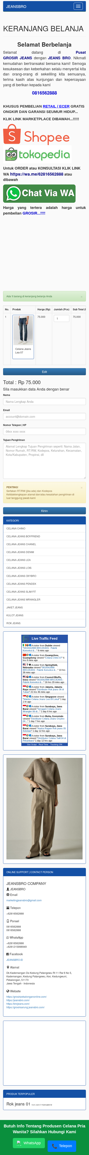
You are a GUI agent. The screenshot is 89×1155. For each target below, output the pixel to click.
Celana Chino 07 (53, 657)
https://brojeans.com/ (18, 1003)
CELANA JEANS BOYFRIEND (23, 536)
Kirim (44, 511)
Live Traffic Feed (45, 638)
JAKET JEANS (14, 607)
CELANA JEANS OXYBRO (21, 576)
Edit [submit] (44, 372)
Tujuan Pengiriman (14, 440)
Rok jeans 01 (19, 1104)
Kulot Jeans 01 (37, 1105)
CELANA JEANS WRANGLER (23, 599)
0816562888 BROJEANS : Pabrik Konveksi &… (40, 668)
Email (6, 410)
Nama (6, 395)
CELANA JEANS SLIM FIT (21, 591)
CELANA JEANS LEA (18, 560)
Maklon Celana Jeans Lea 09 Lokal (41, 699)
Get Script (32, 744)
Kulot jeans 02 (47, 1105)
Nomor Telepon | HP (14, 425)
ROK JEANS (13, 623)
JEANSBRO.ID (14, 959)
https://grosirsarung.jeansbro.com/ (25, 1007)
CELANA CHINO (15, 528)
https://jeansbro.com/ (18, 1000)
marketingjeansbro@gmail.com (24, 900)
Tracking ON (56, 744)
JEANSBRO (16, 6)
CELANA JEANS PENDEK (21, 583)
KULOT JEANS (14, 615)
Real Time (43, 744)
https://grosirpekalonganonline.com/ (26, 996)
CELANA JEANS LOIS (18, 567)
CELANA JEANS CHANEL (21, 544)
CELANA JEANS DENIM (20, 552)
